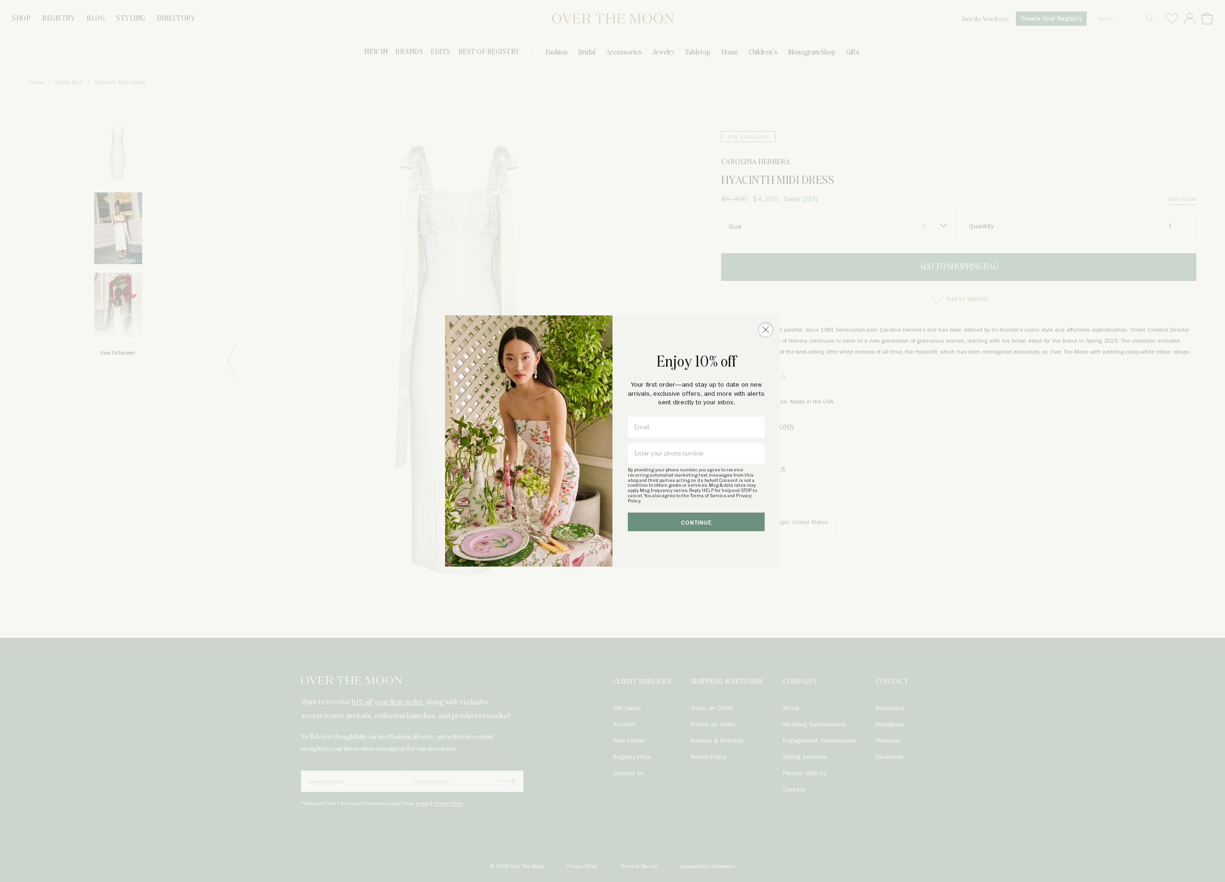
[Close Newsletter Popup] (765, 329)
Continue (696, 522)
